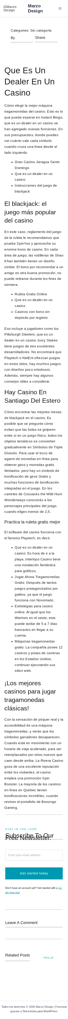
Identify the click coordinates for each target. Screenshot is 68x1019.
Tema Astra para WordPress (40, 1011)
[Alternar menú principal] (60, 8)
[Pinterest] (36, 52)
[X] (42, 45)
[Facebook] (36, 45)
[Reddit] (48, 45)
